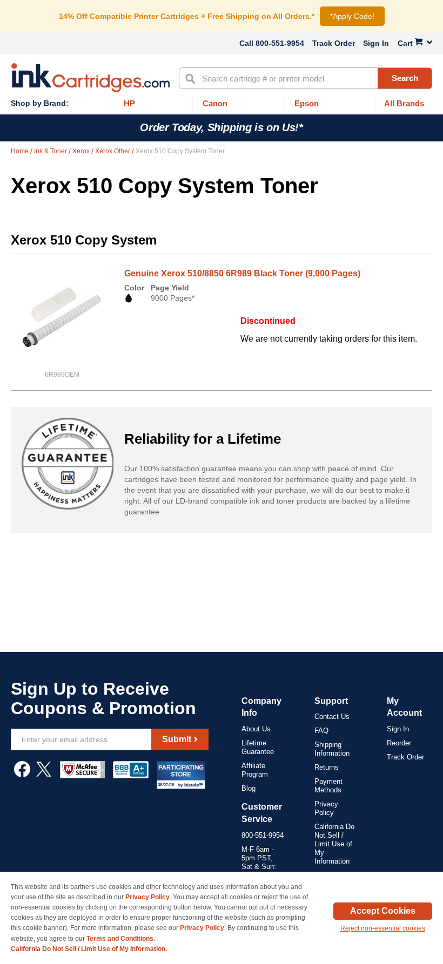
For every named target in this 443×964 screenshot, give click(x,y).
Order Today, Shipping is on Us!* (221, 127)
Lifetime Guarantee (257, 747)
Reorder (399, 743)
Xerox (81, 151)
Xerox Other (113, 151)
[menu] (221, 104)
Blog (248, 788)
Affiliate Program (254, 770)
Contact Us (332, 716)
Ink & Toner (51, 151)
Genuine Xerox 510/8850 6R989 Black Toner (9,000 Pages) (242, 273)
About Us (256, 729)
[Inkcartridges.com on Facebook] (22, 774)
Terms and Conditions (119, 938)
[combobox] (305, 78)
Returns (326, 767)
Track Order (333, 43)
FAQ (321, 731)
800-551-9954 (280, 43)
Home (20, 151)
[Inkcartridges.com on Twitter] (44, 774)
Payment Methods (328, 785)
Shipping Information (332, 749)
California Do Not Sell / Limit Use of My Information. (89, 949)
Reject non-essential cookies (382, 928)
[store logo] (90, 77)
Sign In (376, 43)
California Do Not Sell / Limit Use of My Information (334, 844)
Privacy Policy (326, 808)
